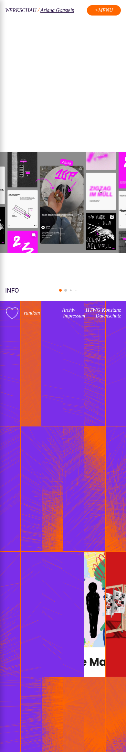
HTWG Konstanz (103, 310)
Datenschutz (108, 315)
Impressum (74, 315)
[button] (60, 290)
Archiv (68, 310)
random (32, 313)
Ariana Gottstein (57, 10)
